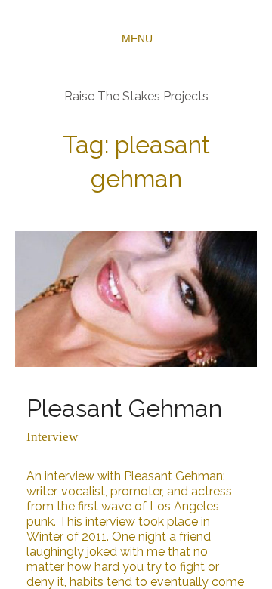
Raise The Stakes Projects (136, 96)
